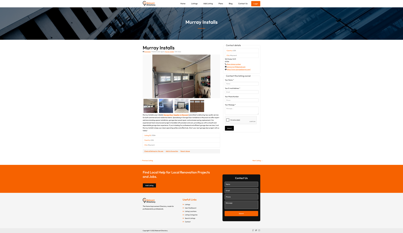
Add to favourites (172, 151)
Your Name (229, 80)
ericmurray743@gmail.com (236, 67)
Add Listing (208, 3)
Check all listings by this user (153, 151)
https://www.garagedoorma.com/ (239, 69)
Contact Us (243, 3)
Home (182, 3)
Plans (221, 3)
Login (255, 3)
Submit (229, 128)
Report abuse (185, 151)
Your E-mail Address (232, 88)
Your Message (230, 105)
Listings (194, 3)
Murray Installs (169, 51)
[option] (181, 76)
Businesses (147, 51)
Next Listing (258, 161)
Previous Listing (146, 161)
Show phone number (234, 64)
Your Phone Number (232, 97)
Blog (230, 3)
